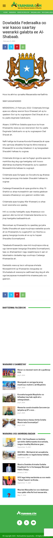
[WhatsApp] (22, 46)
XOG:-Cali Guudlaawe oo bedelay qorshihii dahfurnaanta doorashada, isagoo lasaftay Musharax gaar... (32, 441)
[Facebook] (5, 46)
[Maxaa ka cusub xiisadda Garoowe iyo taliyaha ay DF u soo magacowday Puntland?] (9, 410)
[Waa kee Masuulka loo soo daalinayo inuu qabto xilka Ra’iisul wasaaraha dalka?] (9, 493)
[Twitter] (11, 46)
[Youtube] (33, 522)
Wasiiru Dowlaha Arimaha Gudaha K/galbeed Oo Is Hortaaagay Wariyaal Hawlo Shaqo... (33, 467)
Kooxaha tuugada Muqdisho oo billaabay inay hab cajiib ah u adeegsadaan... (30, 397)
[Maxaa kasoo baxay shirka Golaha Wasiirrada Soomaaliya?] (9, 423)
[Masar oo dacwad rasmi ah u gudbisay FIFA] (9, 373)
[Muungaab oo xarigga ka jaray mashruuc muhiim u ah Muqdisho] (9, 385)
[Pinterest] (17, 46)
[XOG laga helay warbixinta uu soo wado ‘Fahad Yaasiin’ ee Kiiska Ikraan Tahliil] (9, 480)
